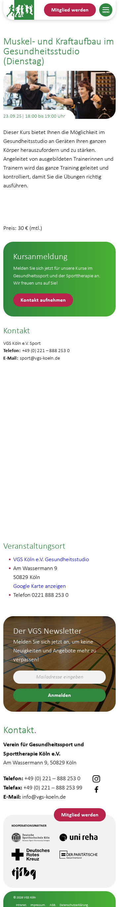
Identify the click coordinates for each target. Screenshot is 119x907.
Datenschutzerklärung (74, 905)
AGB (52, 905)
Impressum (37, 905)
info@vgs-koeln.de (44, 796)
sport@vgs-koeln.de (40, 358)
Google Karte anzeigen (39, 586)
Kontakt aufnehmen (43, 299)
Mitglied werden (70, 9)
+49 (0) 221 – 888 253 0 (52, 778)
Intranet (21, 905)
